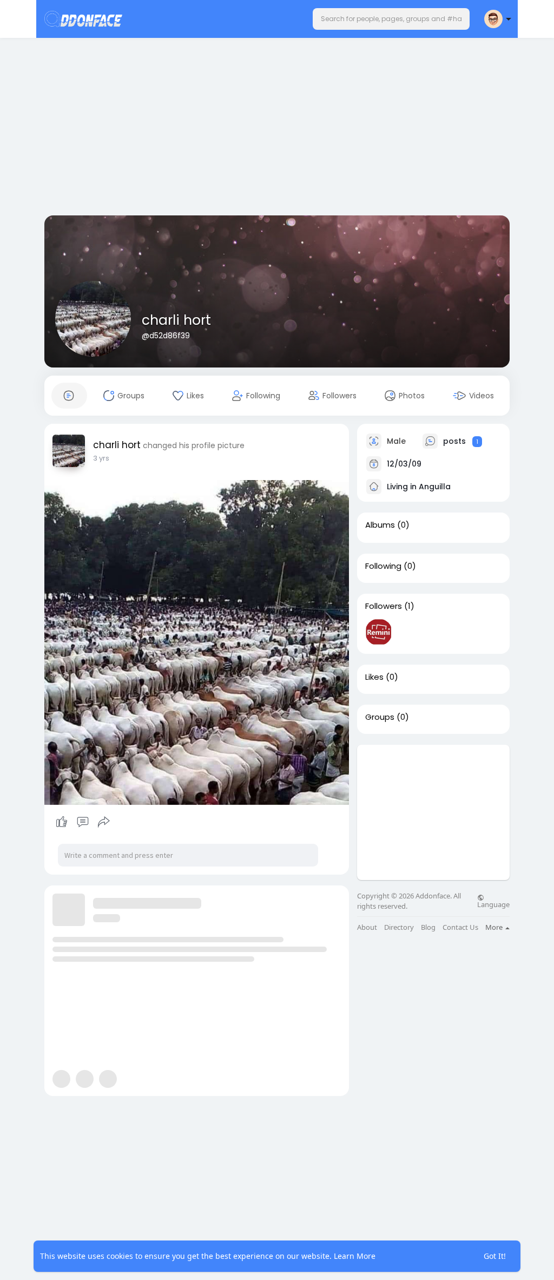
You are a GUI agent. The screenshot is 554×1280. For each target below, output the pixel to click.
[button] (391, 19)
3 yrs (101, 458)
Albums (380, 525)
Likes (374, 677)
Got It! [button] (495, 1256)
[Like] (82, 822)
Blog (428, 927)
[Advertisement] (277, 129)
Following (383, 566)
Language (493, 904)
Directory (399, 927)
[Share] (104, 822)
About (367, 927)
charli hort (176, 320)
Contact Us (460, 927)
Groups (379, 717)
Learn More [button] (354, 1256)
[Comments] (83, 822)
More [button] (494, 927)
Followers (383, 606)
